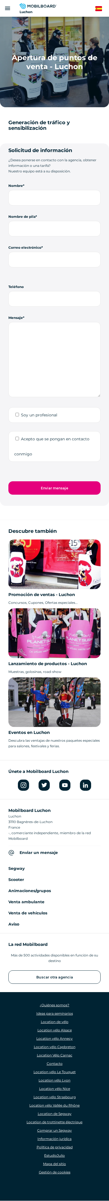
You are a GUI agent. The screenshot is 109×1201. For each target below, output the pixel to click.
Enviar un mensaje (39, 852)
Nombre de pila (21, 216)
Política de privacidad (55, 1147)
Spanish (101, 9)
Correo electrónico (24, 247)
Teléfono (16, 287)
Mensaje (15, 318)
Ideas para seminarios (54, 1013)
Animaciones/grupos (29, 890)
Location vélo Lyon (54, 1080)
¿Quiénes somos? (54, 1005)
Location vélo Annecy (54, 1038)
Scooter (16, 879)
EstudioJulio (54, 1155)
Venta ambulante (26, 901)
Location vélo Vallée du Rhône (54, 1105)
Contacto (55, 1063)
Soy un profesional (39, 415)
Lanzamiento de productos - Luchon (47, 663)
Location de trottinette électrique (54, 1122)
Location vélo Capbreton (54, 1047)
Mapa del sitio (54, 1164)
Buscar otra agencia (54, 977)
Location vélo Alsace (54, 1030)
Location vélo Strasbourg (55, 1097)
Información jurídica (54, 1139)
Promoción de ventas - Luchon (41, 594)
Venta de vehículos (27, 913)
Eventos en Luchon (29, 732)
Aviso (13, 924)
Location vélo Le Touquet (55, 1072)
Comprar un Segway (54, 1130)
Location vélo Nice (54, 1089)
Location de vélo (54, 1022)
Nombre (15, 186)
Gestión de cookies (54, 1172)
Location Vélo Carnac (54, 1055)
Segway (16, 868)
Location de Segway (55, 1114)
